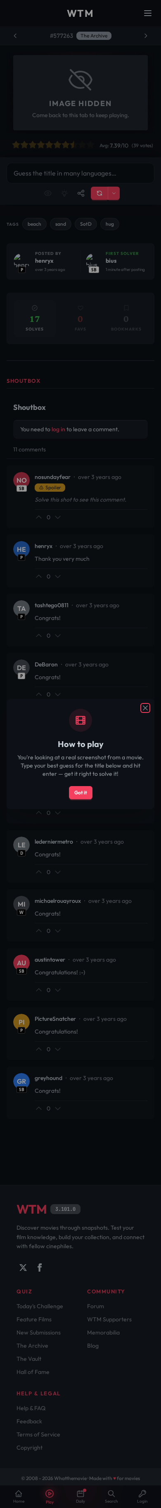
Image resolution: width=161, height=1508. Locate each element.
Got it (80, 792)
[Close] (145, 708)
